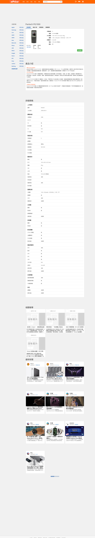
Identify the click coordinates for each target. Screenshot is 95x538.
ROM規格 (30, 152)
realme (13, 63)
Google (13, 53)
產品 (35, 1)
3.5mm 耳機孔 (31, 232)
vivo (13, 32)
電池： (50, 42)
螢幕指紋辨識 (30, 280)
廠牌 (28, 107)
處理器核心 (30, 144)
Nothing (14, 66)
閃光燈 (29, 210)
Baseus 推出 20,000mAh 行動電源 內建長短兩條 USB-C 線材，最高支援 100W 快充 (35, 467)
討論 (31, 1)
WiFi (28, 247)
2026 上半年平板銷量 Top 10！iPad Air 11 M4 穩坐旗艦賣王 (35, 378)
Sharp (13, 45)
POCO (13, 50)
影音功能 (29, 241)
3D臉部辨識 (30, 283)
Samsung (14, 30)
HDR (29, 198)
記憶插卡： (49, 40)
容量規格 (29, 147)
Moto (76, 394)
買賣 (39, 1)
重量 (28, 165)
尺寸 (28, 162)
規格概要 (29, 27)
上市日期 (29, 110)
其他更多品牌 (14, 68)
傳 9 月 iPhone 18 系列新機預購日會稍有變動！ (54, 407)
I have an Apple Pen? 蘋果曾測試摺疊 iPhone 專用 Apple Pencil (35, 407)
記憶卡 (29, 265)
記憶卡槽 (29, 268)
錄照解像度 (30, 213)
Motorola (14, 43)
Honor (13, 55)
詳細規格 (41, 27)
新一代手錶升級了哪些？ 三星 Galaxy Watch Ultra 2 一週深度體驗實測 (35, 437)
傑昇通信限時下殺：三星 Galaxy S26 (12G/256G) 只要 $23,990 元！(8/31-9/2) (54, 378)
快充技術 (29, 179)
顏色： (50, 44)
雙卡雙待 (29, 126)
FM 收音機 (30, 238)
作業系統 (29, 138)
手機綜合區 (38, 365)
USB (28, 259)
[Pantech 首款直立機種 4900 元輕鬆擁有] (35, 343)
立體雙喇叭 (30, 235)
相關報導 (48, 27)
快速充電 (29, 177)
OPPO (13, 37)
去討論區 (80, 50)
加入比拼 (29, 47)
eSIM (29, 171)
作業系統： (49, 31)
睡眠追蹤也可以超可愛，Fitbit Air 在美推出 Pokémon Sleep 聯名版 (74, 437)
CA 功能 (29, 131)
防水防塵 (29, 185)
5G (28, 123)
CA (28, 128)
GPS (28, 253)
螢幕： (50, 37)
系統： (50, 33)
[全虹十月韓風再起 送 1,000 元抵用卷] (74, 319)
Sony (13, 61)
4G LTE (29, 120)
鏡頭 (28, 207)
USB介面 (29, 262)
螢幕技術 (29, 201)
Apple (13, 27)
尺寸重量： (49, 35)
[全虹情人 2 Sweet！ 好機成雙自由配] (35, 319)
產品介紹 (35, 27)
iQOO (13, 35)
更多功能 (29, 271)
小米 (13, 48)
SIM (28, 168)
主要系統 (29, 117)
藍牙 (28, 250)
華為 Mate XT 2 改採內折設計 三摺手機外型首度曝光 (74, 378)
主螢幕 (29, 192)
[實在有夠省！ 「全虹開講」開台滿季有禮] (55, 319)
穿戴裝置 (37, 424)
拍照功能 (29, 216)
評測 (27, 1)
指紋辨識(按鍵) (31, 277)
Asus (13, 40)
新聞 (24, 1)
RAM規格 (30, 150)
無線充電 (29, 182)
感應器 (29, 290)
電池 (28, 174)
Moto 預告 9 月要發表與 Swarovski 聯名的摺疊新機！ (74, 407)
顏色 (28, 159)
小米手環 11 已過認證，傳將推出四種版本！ (54, 437)
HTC (13, 58)
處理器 (29, 141)
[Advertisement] (47, 13)
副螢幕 (29, 195)
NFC (28, 256)
